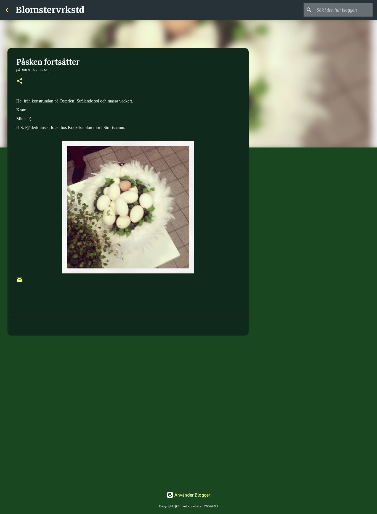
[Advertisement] (128, 382)
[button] (19, 82)
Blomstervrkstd (49, 9)
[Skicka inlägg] (19, 282)
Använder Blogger (191, 494)
